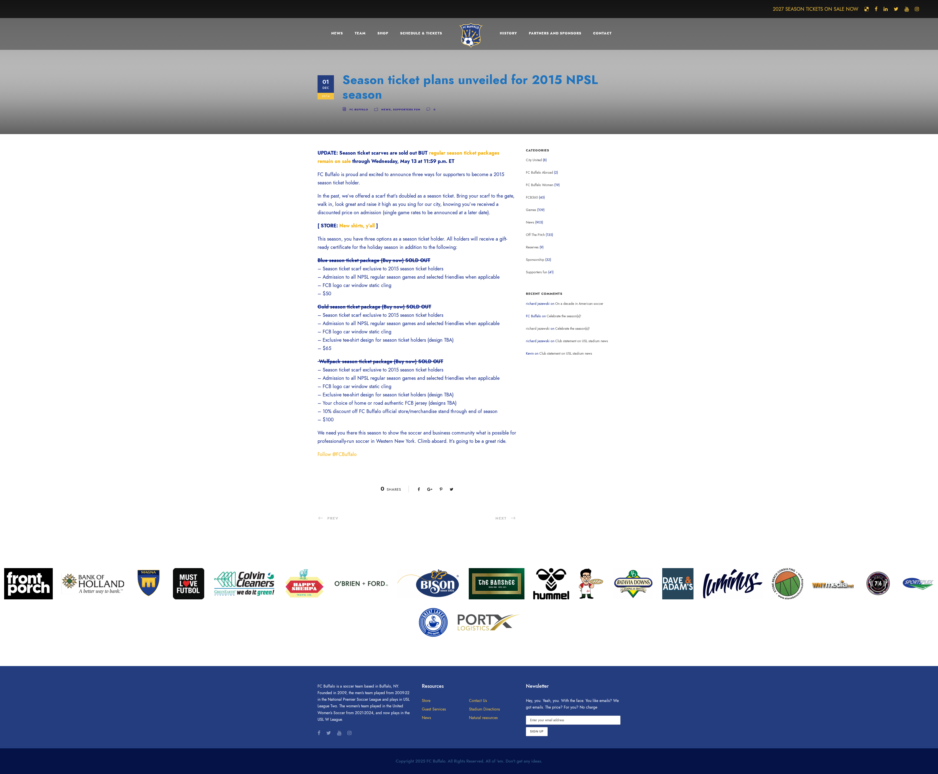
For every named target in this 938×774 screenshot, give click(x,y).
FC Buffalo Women (539, 185)
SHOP (382, 33)
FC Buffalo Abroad (539, 172)
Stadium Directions (484, 709)
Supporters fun (406, 109)
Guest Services (434, 709)
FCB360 (532, 197)
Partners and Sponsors (555, 33)
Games (531, 210)
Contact (602, 33)
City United (534, 160)
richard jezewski (538, 328)
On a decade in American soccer (579, 303)
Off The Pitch (535, 235)
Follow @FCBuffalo (337, 454)
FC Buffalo (359, 109)
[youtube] (907, 9)
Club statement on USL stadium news (581, 341)
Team (360, 33)
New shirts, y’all (357, 225)
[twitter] (896, 9)
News (337, 33)
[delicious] (866, 9)
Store (426, 700)
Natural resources (483, 718)
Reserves (532, 247)
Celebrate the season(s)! (564, 316)
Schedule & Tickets (421, 33)
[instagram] (917, 9)
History (508, 33)
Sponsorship (535, 259)
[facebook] (876, 9)
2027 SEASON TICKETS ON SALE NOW (815, 9)
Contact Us (478, 700)
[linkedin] (886, 9)
